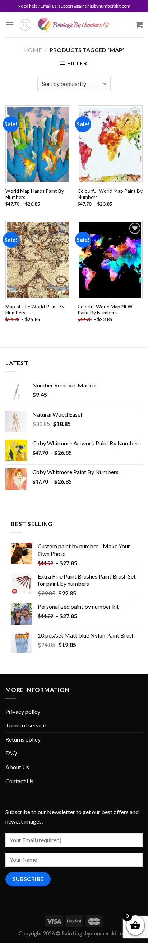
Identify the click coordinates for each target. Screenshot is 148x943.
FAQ (11, 752)
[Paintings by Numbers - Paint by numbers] (74, 25)
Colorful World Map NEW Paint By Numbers (105, 310)
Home (32, 49)
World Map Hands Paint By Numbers (34, 194)
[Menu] (9, 24)
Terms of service (25, 725)
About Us (17, 766)
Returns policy (23, 739)
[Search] (25, 25)
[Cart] (139, 25)
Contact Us (19, 780)
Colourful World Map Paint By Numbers (110, 194)
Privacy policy (22, 711)
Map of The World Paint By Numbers (34, 310)
